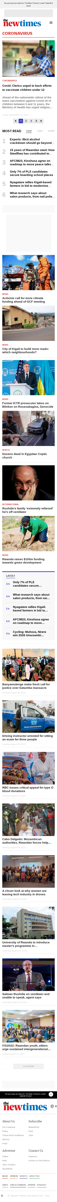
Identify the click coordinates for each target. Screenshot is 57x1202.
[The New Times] (22, 26)
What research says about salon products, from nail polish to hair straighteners (28, 196)
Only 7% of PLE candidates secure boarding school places (31, 173)
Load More (28, 1066)
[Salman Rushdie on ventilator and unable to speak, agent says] (28, 974)
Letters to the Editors (39, 1160)
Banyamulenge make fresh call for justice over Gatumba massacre (26, 686)
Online (5, 1156)
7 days (40, 131)
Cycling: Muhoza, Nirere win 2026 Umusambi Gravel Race (29, 633)
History (5, 1139)
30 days (51, 131)
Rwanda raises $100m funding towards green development (23, 561)
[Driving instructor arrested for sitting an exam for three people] (28, 716)
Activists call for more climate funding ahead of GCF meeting (23, 300)
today (29, 131)
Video (5, 1185)
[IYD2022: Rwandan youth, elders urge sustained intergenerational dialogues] (28, 1026)
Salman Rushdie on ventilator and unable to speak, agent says (26, 995)
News (5, 294)
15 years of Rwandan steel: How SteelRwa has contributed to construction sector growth (28, 153)
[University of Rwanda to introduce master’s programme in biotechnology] (28, 923)
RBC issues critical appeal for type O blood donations (27, 789)
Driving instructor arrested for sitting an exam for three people (27, 737)
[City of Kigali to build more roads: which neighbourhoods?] (28, 323)
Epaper (31, 1185)
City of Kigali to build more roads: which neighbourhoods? (25, 350)
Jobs (31, 1135)
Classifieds (7, 1168)
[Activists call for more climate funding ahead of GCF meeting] (28, 272)
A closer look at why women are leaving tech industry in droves (24, 892)
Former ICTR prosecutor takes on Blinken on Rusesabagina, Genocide (27, 405)
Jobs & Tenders (18, 1185)
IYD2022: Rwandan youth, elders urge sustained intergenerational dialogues (25, 1047)
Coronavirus (9, 80)
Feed (4, 1143)
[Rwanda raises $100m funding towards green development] (28, 533)
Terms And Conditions (13, 1135)
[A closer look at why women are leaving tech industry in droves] (28, 871)
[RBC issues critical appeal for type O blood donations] (28, 768)
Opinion (14, 1176)
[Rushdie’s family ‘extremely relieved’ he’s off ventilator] (28, 482)
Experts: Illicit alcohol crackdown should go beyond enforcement (27, 143)
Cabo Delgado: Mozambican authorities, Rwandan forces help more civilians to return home (25, 841)
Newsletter (34, 1127)
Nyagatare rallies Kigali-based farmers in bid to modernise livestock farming (27, 186)
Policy (5, 1131)
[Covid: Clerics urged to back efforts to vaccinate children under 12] (29, 58)
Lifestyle (34, 1176)
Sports (24, 1176)
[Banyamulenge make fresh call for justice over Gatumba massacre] (28, 665)
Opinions (33, 1156)
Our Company (8, 1127)
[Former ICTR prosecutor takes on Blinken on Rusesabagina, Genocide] (28, 377)
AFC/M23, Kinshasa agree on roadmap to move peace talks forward (26, 164)
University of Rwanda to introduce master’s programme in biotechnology (26, 944)
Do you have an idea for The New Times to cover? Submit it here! (25, 1095)
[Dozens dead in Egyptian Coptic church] (28, 428)
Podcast (42, 1185)
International (10, 504)
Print (31, 1131)
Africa (6, 450)
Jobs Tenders (9, 1164)
